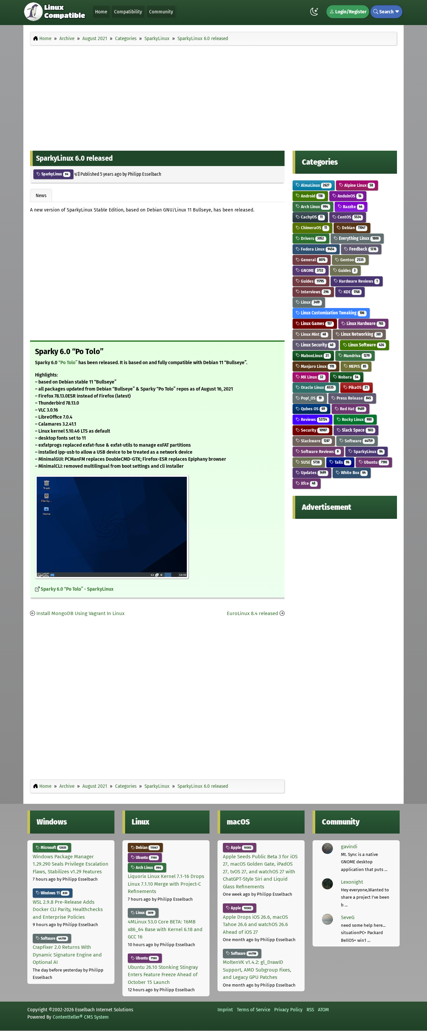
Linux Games (316, 323)
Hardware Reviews (358, 281)
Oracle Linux (317, 387)
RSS (310, 1010)
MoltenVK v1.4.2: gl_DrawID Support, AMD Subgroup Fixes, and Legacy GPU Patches (257, 969)
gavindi (349, 847)
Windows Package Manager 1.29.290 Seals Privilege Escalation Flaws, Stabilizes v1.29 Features (70, 864)
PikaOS (358, 387)
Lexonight (352, 882)
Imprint (225, 1010)
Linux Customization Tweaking (332, 312)
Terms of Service (253, 1010)
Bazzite (352, 206)
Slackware (315, 440)
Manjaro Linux (317, 366)
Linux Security (316, 344)
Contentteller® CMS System (81, 1017)
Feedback (362, 249)
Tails (341, 462)
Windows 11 (53, 893)
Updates (313, 472)
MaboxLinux (314, 355)
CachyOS (311, 216)
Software (358, 440)
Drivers (312, 238)
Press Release (353, 398)
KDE (351, 291)
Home (101, 12)
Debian (353, 227)
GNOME (311, 270)
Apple (240, 847)
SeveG (347, 917)
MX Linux (311, 377)
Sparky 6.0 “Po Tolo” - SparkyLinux (77, 589)
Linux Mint (313, 334)
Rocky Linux (356, 419)
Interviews (314, 291)
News (41, 195)
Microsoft (53, 847)
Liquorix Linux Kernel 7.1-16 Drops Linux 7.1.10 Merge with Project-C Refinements (166, 883)
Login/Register (350, 12)
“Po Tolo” (67, 362)
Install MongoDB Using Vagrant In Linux (80, 613)
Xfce (307, 483)
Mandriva (356, 355)
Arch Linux (314, 206)
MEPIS (357, 366)
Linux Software (365, 344)
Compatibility (128, 12)
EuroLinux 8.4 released (252, 613)
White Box (353, 472)
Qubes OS (312, 408)
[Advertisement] (213, 96)
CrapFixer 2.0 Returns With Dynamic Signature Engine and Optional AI (67, 954)
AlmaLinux (314, 185)
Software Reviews (319, 451)
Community (161, 12)
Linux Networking (360, 334)
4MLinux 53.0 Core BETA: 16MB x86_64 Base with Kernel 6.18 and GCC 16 (165, 929)
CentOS (349, 216)
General (312, 259)
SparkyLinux (54, 174)
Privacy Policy (288, 1010)
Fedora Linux (317, 249)
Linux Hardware (364, 323)
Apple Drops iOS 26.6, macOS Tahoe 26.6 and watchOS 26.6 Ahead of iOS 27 (255, 924)
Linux (310, 302)
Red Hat (351, 408)
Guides (346, 270)
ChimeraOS (313, 227)
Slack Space (357, 430)
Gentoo (351, 259)
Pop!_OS (311, 398)
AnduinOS (349, 195)
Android (311, 195)
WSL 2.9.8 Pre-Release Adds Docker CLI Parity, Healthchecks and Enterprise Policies (68, 909)
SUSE (310, 462)
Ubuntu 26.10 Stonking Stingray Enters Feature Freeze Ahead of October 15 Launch (163, 974)
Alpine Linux (358, 185)
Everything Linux (358, 238)
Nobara (347, 377)
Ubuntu (375, 462)
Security (313, 430)
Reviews (313, 419)
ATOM (323, 1010)
